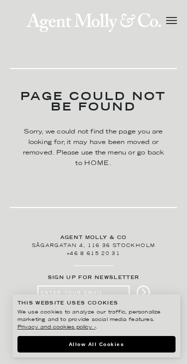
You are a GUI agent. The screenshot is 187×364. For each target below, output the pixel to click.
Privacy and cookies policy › (56, 327)
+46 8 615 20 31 (93, 254)
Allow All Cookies (97, 344)
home (96, 163)
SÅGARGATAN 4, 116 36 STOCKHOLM (94, 246)
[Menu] (171, 22)
